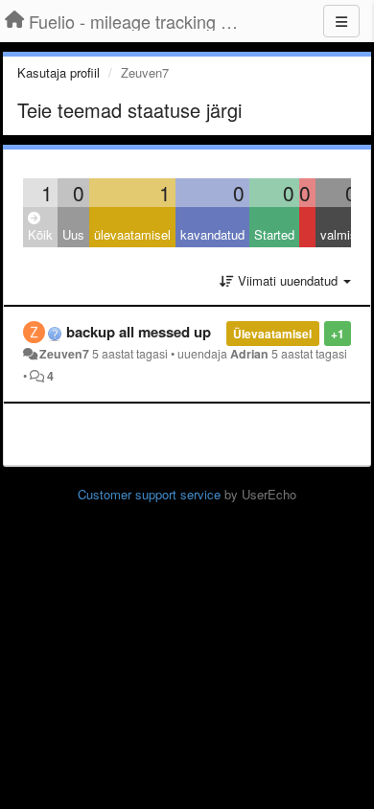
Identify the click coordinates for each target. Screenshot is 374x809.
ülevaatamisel (132, 234)
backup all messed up (138, 331)
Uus (73, 234)
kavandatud (212, 234)
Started (274, 234)
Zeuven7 (64, 353)
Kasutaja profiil (58, 72)
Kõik (40, 234)
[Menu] (341, 21)
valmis (338, 234)
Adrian (249, 353)
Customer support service (149, 494)
